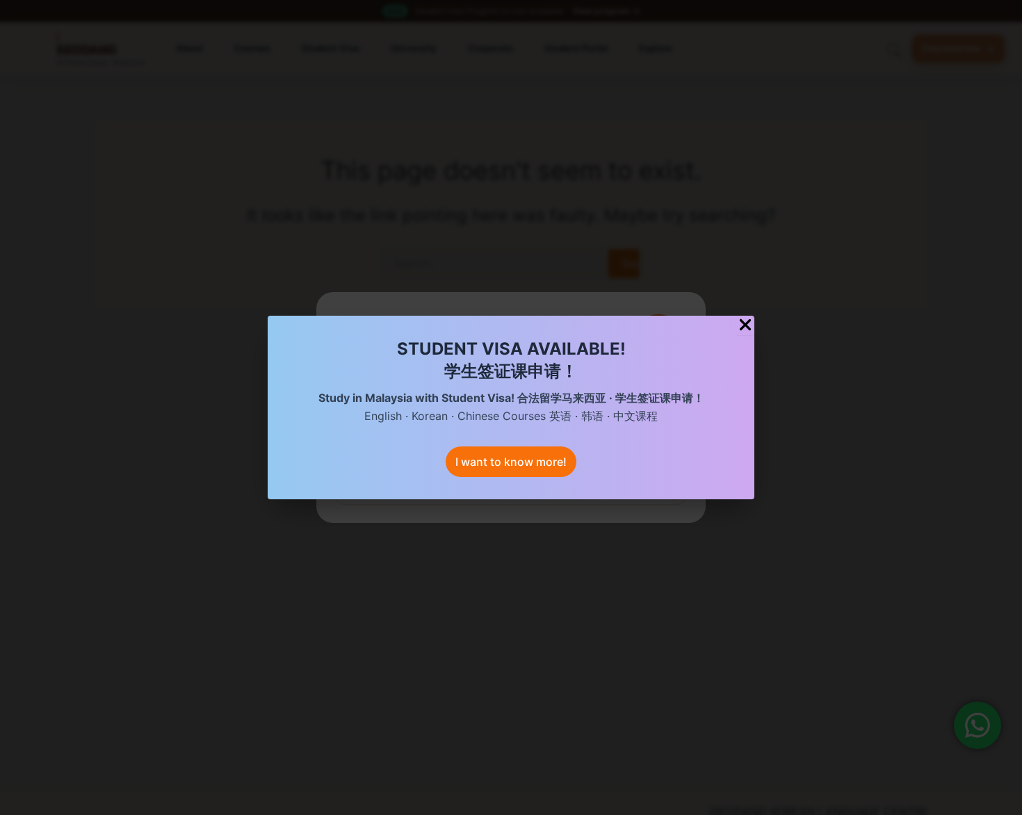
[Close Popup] (745, 325)
